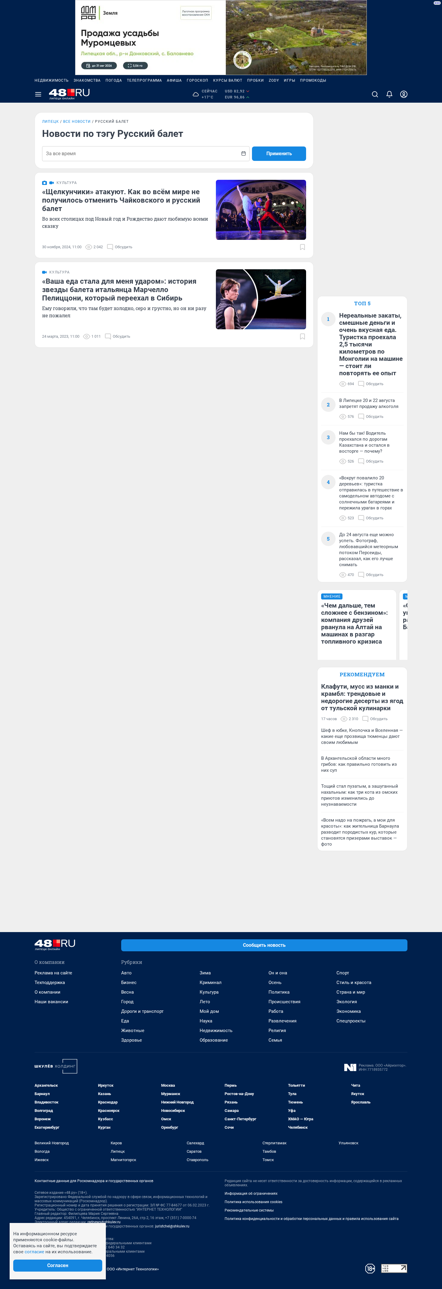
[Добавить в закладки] (302, 247)
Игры (289, 80)
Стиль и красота (353, 982)
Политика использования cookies (253, 1202)
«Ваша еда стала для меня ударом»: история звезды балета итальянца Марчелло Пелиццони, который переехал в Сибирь (119, 289)
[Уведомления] (389, 94)
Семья (275, 1040)
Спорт (342, 973)
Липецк (50, 121)
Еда (125, 1021)
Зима (205, 973)
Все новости (77, 121)
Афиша (174, 80)
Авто (126, 973)
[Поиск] (375, 94)
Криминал (211, 982)
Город (127, 1001)
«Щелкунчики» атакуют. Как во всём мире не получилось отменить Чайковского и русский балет (121, 200)
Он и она (278, 973)
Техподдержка (50, 982)
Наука (206, 1021)
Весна (127, 992)
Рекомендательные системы (249, 1210)
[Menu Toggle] (38, 94)
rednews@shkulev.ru (104, 1222)
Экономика (348, 1011)
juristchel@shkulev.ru (172, 1226)
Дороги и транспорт (142, 1011)
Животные (132, 1030)
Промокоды (313, 80)
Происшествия (284, 1001)
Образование (214, 1040)
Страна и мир (350, 992)
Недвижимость (52, 80)
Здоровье (131, 1040)
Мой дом (209, 1011)
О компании (47, 992)
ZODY (274, 80)
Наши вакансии (51, 1001)
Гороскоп (197, 80)
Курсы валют (227, 80)
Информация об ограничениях (251, 1193)
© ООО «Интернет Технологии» (131, 1269)
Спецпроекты (351, 1021)
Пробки (255, 80)
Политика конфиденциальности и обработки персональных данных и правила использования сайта (312, 1219)
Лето (205, 1001)
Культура (209, 992)
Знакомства (87, 80)
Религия (277, 1030)
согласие (34, 1251)
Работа (276, 1011)
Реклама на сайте (53, 973)
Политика (279, 992)
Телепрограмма (144, 80)
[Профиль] (404, 94)
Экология (346, 1001)
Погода (114, 80)
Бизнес (129, 982)
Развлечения (282, 1021)
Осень (275, 982)
